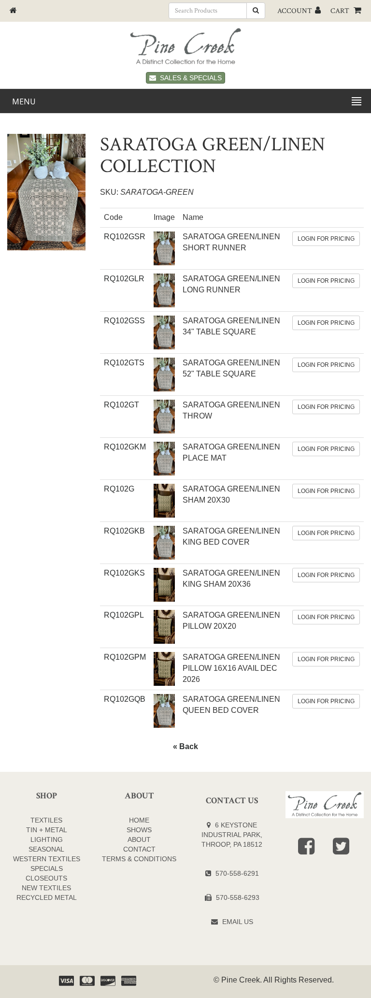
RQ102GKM (125, 447)
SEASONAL (46, 849)
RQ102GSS (124, 321)
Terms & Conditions (139, 859)
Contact (139, 849)
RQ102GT (121, 405)
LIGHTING (46, 839)
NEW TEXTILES (46, 888)
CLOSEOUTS (46, 878)
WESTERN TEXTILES (46, 859)
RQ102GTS (124, 363)
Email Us (237, 922)
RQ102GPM (125, 657)
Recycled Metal (46, 897)
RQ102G (119, 489)
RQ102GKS (124, 573)
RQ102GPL (124, 615)
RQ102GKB (124, 531)
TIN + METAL (46, 830)
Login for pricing (326, 238)
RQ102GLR (124, 279)
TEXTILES (46, 820)
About (139, 839)
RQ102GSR (124, 236)
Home (139, 820)
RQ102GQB (124, 699)
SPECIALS (46, 868)
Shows (139, 830)
